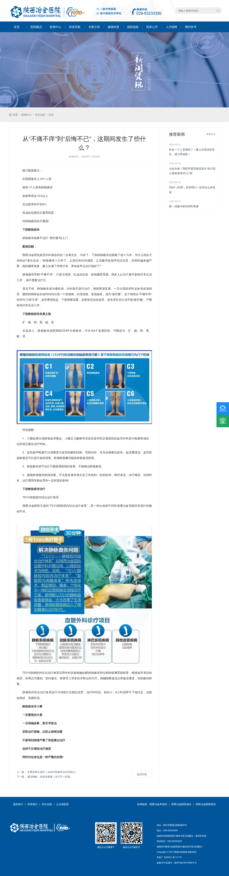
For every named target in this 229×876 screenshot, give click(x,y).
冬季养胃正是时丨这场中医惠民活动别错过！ (52, 772)
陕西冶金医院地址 (181, 804)
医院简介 (18, 804)
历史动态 (40, 114)
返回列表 (142, 774)
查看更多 (211, 134)
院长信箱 (47, 804)
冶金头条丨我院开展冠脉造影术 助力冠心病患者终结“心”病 (192, 170)
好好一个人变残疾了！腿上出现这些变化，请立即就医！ (192, 151)
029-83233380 (170, 830)
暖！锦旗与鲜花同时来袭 (184, 206)
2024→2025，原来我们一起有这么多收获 (192, 189)
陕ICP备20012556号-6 (185, 862)
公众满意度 (62, 804)
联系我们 (33, 804)
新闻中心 (26, 114)
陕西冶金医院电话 (206, 804)
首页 (15, 114)
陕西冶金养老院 (158, 804)
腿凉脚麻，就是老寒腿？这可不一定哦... (49, 776)
